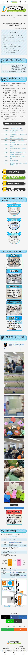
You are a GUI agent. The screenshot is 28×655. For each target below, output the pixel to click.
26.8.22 (6, 140)
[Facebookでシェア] (5, 484)
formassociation (10, 48)
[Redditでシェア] (17, 484)
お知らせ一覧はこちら (16, 128)
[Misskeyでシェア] (23, 479)
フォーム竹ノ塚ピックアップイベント (13, 35)
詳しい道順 (7, 606)
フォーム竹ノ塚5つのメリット (11, 44)
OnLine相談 (15, 183)
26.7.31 (6, 163)
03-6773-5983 (13, 536)
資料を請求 (15, 178)
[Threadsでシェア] (11, 484)
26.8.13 (6, 148)
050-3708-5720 (14, 572)
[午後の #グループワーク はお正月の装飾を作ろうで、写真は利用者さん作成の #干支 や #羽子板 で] (14, 427)
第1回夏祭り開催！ (14, 160)
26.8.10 (6, 156)
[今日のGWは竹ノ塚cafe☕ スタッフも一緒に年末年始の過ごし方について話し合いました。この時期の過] (14, 383)
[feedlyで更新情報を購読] (7, 629)
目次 (12, 32)
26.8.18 (6, 144)
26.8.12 (6, 152)
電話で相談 (15, 189)
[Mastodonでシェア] (11, 479)
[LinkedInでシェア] (17, 488)
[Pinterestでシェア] (11, 488)
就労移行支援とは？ (15, 123)
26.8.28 (6, 134)
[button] (18, 621)
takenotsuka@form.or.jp (15, 542)
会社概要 (21, 646)
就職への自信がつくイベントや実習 (12, 46)
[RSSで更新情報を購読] (20, 629)
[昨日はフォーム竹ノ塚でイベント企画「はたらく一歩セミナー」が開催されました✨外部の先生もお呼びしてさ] (14, 448)
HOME (7, 646)
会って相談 (15, 172)
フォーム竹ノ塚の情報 (9, 52)
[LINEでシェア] (5, 488)
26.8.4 (6, 130)
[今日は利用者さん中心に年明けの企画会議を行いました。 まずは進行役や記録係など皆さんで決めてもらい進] (14, 405)
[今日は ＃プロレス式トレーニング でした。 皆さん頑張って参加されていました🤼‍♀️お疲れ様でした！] (14, 362)
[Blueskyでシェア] (17, 479)
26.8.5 (6, 160)
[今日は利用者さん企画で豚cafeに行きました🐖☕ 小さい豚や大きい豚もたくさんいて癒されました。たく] (14, 470)
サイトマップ (8, 648)
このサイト (3, 650)
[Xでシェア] (5, 479)
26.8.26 (6, 138)
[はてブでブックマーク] (23, 484)
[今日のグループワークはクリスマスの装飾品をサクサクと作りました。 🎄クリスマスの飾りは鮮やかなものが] (14, 492)
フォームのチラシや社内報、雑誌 (12, 50)
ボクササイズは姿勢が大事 (16, 138)
